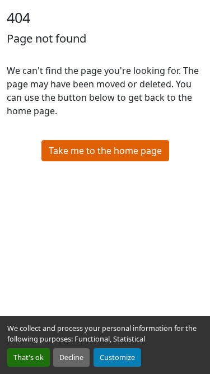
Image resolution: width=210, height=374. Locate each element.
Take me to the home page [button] (105, 150)
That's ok (28, 357)
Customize (117, 357)
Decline (71, 357)
